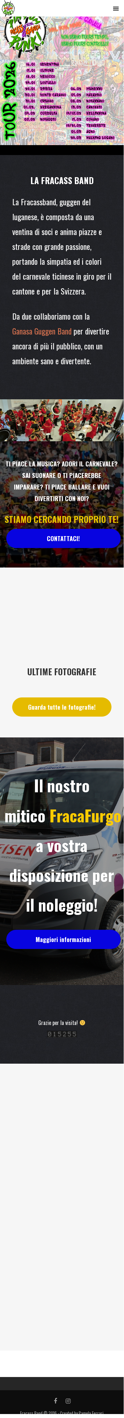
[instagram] (68, 1401)
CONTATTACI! (63, 538)
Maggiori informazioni (63, 939)
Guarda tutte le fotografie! (62, 707)
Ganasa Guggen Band (43, 331)
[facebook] (55, 1401)
